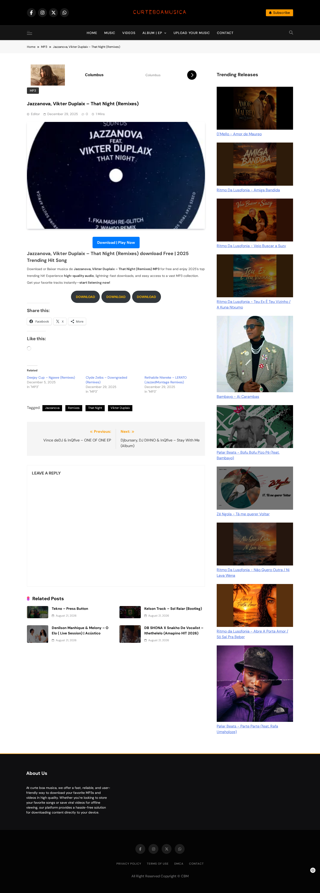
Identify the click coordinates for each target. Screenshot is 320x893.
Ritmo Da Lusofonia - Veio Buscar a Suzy (251, 245)
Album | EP (152, 33)
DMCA (178, 864)
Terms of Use (158, 864)
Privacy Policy (128, 864)
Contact (225, 33)
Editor (35, 114)
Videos (128, 33)
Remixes (74, 408)
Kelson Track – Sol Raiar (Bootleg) (173, 608)
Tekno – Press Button (70, 608)
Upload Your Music (192, 33)
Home (92, 33)
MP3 (33, 91)
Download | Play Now (116, 242)
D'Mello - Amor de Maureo (239, 134)
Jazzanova (52, 408)
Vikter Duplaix (120, 408)
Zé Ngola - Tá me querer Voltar (243, 514)
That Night (95, 408)
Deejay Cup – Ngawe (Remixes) (51, 377)
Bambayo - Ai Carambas (238, 396)
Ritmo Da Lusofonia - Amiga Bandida (248, 190)
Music (109, 33)
